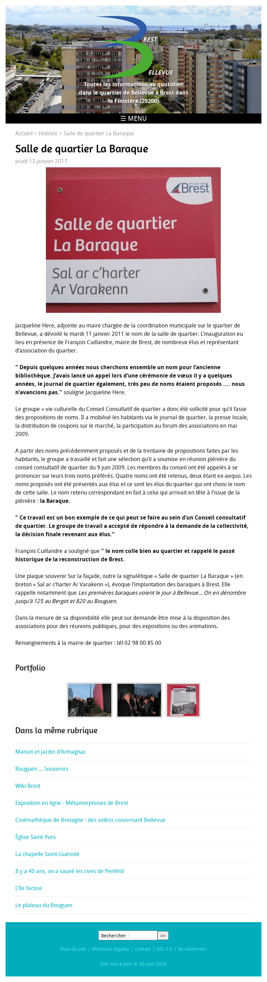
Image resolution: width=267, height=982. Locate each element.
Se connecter (192, 948)
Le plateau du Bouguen (43, 905)
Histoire (48, 133)
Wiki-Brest (27, 786)
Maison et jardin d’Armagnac (50, 751)
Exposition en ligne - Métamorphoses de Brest (71, 803)
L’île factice (28, 888)
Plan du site (73, 948)
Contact (143, 948)
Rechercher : (115, 935)
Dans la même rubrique (56, 730)
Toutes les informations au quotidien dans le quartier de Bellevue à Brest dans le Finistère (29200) (133, 92)
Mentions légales (110, 948)
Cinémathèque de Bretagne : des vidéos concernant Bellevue (90, 820)
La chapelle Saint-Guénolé (47, 854)
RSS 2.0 (164, 948)
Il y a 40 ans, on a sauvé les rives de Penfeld (69, 871)
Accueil (24, 133)
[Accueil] (133, 47)
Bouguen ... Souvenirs (41, 769)
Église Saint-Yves (35, 837)
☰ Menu (133, 118)
